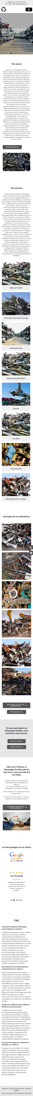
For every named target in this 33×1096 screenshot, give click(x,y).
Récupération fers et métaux (16, 499)
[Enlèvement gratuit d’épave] (16, 363)
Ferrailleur (16, 439)
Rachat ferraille (16, 469)
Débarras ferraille (16, 288)
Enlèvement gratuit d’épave (16, 378)
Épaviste (16, 408)
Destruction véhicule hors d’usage (16, 318)
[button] (11, 900)
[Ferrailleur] (16, 424)
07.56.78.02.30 (20, 2)
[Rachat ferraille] (16, 454)
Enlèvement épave (16, 348)
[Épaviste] (16, 394)
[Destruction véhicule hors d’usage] (16, 303)
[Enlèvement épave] (16, 333)
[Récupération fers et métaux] (16, 484)
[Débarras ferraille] (16, 273)
